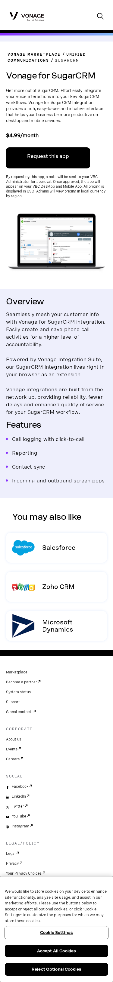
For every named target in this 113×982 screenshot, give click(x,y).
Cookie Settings (56, 932)
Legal (10, 853)
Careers (13, 759)
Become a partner (21, 682)
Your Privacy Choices (24, 873)
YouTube (19, 816)
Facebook (20, 786)
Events (11, 749)
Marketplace (16, 672)
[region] (56, 929)
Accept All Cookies (56, 951)
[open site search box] (100, 16)
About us (13, 739)
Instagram (20, 826)
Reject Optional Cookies (56, 969)
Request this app (48, 156)
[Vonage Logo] (26, 16)
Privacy (12, 863)
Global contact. (19, 712)
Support (13, 702)
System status (18, 692)
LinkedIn (19, 796)
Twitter (18, 806)
